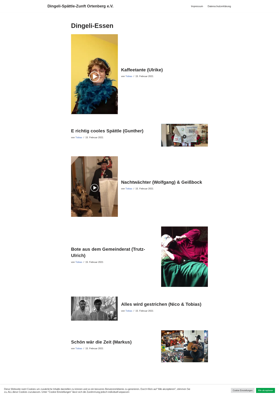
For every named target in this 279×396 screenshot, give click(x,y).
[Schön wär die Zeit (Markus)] (184, 346)
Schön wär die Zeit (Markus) (101, 342)
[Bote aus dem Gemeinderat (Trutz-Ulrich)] (184, 256)
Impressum (197, 6)
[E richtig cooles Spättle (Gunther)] (184, 135)
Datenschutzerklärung (219, 6)
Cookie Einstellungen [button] (243, 390)
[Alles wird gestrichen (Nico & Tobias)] (94, 309)
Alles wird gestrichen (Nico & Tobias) (161, 304)
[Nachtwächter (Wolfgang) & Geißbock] (94, 186)
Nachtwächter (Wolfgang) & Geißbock (161, 182)
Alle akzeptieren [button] (265, 390)
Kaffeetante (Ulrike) (142, 69)
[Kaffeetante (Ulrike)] (94, 74)
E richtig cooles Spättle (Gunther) (107, 130)
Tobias (128, 76)
